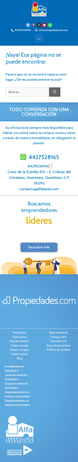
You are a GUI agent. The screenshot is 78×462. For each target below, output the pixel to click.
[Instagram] (39, 25)
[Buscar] (54, 92)
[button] (39, 38)
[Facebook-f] (33, 25)
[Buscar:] (27, 92)
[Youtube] (44, 25)
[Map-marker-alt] (28, 25)
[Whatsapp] (50, 25)
